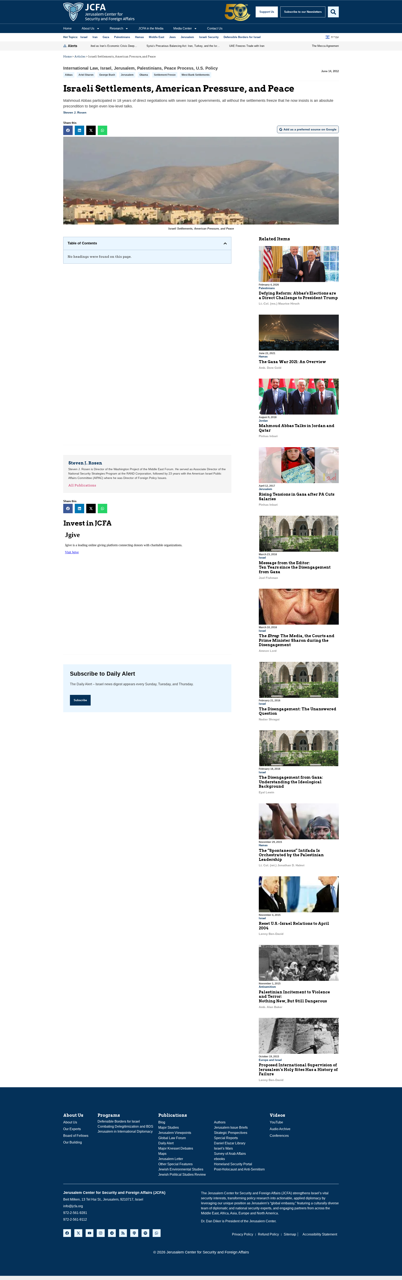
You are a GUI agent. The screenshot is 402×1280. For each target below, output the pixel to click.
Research (116, 28)
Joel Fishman (268, 577)
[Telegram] (112, 1233)
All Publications (82, 485)
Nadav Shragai (269, 719)
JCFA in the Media (150, 28)
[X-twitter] (78, 1233)
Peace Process (178, 68)
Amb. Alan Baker (270, 1007)
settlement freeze (165, 74)
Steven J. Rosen (74, 112)
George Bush (107, 74)
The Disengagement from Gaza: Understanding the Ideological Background (291, 782)
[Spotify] (145, 1233)
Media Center (182, 28)
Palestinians (149, 68)
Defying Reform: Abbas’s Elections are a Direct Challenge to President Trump (298, 295)
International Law (80, 68)
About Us (88, 28)
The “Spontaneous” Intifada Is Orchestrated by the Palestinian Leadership (291, 855)
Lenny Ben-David (271, 933)
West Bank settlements (196, 74)
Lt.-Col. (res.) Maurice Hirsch (279, 303)
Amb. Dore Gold (270, 367)
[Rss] (123, 1233)
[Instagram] (100, 1233)
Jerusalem (124, 68)
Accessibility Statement (320, 1234)
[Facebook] (67, 1233)
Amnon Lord (268, 650)
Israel (105, 68)
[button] (68, 130)
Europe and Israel (270, 1060)
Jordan (263, 420)
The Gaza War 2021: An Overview (292, 362)
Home (67, 28)
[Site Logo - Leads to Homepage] (98, 12)
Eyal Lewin (266, 792)
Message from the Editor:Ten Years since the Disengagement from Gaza (295, 567)
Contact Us (215, 28)
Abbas (69, 74)
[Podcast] (134, 1233)
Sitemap (290, 1234)
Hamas (263, 356)
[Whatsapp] (156, 1233)
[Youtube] (89, 1233)
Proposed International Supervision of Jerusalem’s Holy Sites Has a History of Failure (298, 1069)
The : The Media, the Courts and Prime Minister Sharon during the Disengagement (296, 640)
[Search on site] (333, 11)
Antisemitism (267, 986)
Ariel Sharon (86, 74)
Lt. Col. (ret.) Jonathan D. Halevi (281, 865)
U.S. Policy (207, 68)
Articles (79, 56)
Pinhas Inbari (268, 436)
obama (143, 74)
